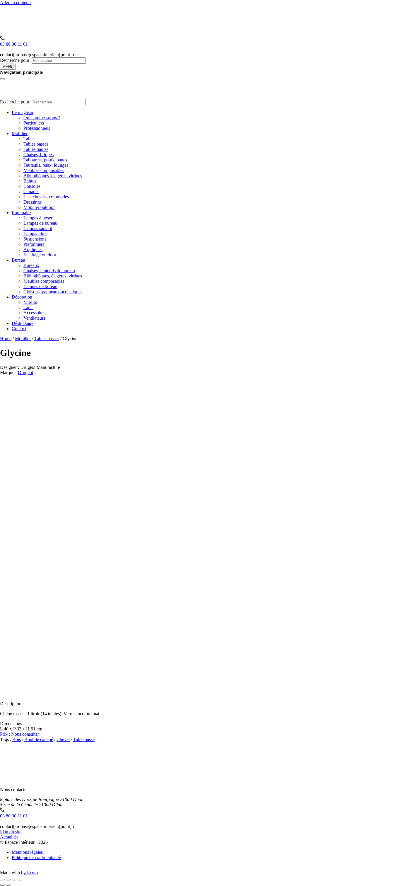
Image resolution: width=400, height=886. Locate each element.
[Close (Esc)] (2, 879)
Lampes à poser (37, 217)
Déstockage (22, 323)
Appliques (32, 249)
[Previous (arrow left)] (2, 885)
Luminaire (21, 212)
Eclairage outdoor (39, 254)
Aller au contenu (15, 2)
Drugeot (25, 372)
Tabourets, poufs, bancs (45, 159)
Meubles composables (43, 170)
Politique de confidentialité (36, 857)
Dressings (32, 202)
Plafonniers (33, 244)
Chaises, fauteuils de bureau (49, 270)
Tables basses (35, 144)
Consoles (31, 186)
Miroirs (30, 302)
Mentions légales (27, 852)
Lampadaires (35, 233)
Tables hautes (35, 149)
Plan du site (10, 831)
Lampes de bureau (40, 223)
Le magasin (22, 112)
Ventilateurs (34, 318)
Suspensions (34, 238)
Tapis (28, 307)
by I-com (29, 872)
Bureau (18, 260)
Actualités (9, 836)
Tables (29, 138)
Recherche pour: (15, 60)
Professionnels (36, 128)
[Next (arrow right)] (8, 885)
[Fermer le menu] (2, 79)
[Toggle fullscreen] (14, 879)
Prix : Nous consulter (19, 734)
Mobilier (20, 133)
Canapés (31, 191)
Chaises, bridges (38, 154)
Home (5, 338)
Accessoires (34, 312)
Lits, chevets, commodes (46, 196)
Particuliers (33, 122)
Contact (19, 328)
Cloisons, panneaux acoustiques (52, 291)
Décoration (22, 296)
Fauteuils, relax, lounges (45, 165)
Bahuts (29, 180)
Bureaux (31, 265)
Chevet (63, 739)
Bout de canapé (38, 739)
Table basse (84, 739)
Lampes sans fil (37, 228)
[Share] (8, 879)
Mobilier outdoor (39, 207)
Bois (16, 739)
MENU (7, 66)
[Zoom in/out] (20, 879)
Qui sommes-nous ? (41, 117)
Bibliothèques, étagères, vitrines (52, 175)
